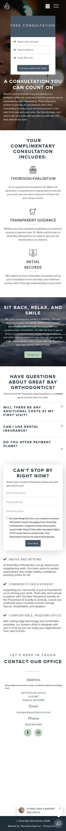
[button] (56, 6)
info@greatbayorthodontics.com (33, 712)
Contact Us (33, 354)
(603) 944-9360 (33, 724)
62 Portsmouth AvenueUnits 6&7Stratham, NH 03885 (33, 696)
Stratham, (24, 685)
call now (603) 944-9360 (33, 68)
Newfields (39, 685)
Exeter (31, 685)
